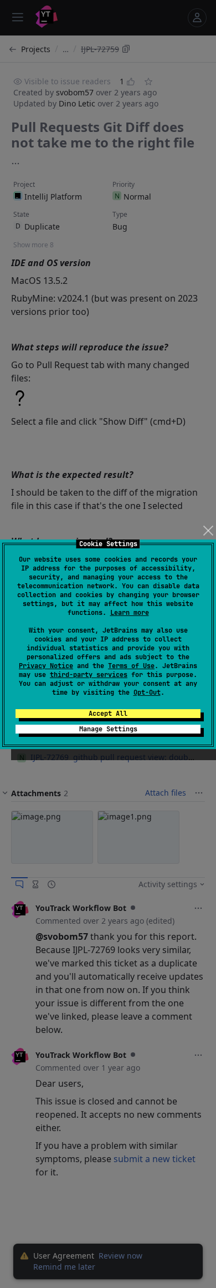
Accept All (108, 713)
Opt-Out (147, 692)
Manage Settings (108, 729)
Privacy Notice (46, 665)
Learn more (129, 612)
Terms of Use (131, 665)
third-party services (88, 674)
